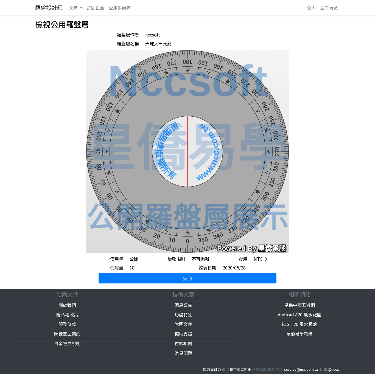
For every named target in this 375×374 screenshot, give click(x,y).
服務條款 (67, 324)
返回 (187, 278)
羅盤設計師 (49, 8)
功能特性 (183, 314)
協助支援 (183, 333)
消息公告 (183, 305)
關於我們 (67, 305)
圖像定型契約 (67, 333)
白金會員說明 (67, 343)
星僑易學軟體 (299, 333)
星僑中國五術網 (299, 305)
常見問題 (183, 353)
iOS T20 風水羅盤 (299, 324)
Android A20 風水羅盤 (299, 314)
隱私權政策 (67, 314)
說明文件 (183, 324)
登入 (311, 7)
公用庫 (120, 7)
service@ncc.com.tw (301, 369)
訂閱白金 (95, 7)
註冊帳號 (329, 7)
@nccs (333, 369)
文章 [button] (74, 7)
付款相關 (183, 343)
